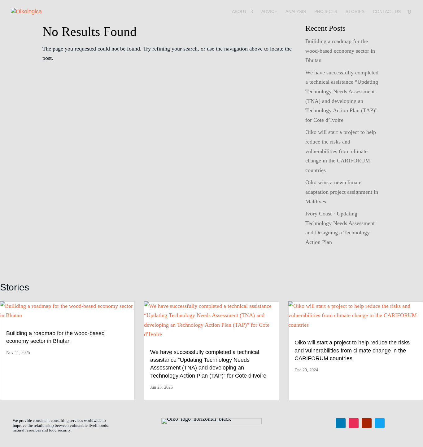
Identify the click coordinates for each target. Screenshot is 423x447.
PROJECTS (325, 11)
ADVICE (269, 11)
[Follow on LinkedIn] (341, 423)
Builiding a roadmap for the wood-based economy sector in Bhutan (340, 50)
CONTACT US (387, 11)
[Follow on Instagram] (354, 423)
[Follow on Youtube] (367, 423)
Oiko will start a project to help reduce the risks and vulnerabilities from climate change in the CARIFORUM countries (340, 151)
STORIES (355, 11)
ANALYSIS (296, 11)
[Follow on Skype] (380, 423)
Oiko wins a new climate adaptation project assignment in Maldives (341, 191)
